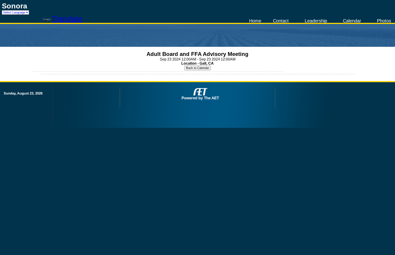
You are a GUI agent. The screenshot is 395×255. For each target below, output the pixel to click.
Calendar (352, 20)
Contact (281, 20)
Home (255, 20)
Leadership (316, 20)
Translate (67, 19)
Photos (384, 20)
